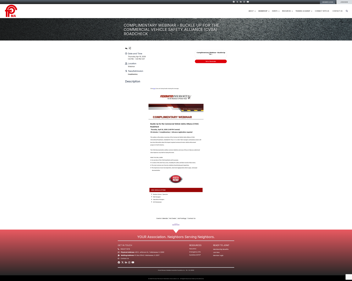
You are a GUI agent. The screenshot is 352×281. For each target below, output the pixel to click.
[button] (328, 2)
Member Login (218, 255)
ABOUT (251, 11)
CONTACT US (337, 11)
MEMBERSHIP (262, 11)
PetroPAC (192, 249)
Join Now (216, 252)
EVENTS (274, 11)
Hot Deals (172, 218)
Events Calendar (162, 218)
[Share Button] (130, 48)
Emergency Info (195, 252)
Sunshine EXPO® (195, 255)
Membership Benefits (221, 249)
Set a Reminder (211, 61)
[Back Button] (126, 48)
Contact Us (191, 218)
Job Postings (181, 218)
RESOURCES (286, 11)
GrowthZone (200, 279)
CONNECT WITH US (322, 11)
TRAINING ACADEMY (302, 11)
